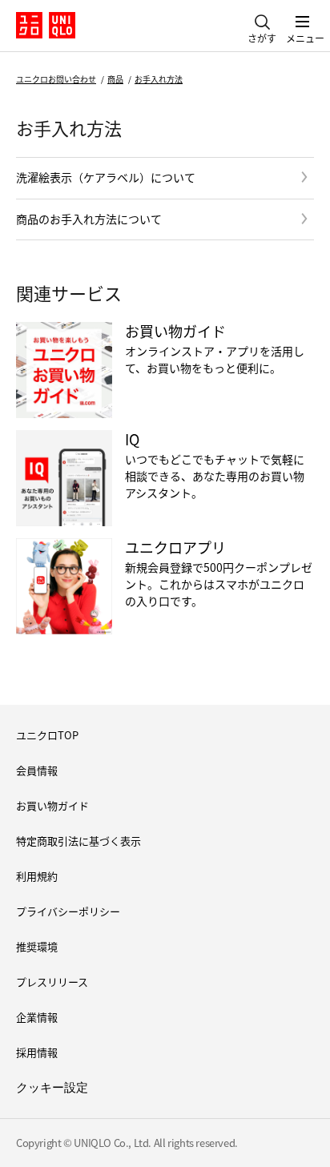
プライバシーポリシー (68, 911)
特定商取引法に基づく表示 (78, 840)
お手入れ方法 (159, 79)
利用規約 (37, 875)
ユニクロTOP (47, 734)
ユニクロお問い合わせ (56, 79)
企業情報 (37, 1016)
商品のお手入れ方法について (89, 219)
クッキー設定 (52, 1087)
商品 (115, 79)
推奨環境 (37, 946)
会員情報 (37, 770)
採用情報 (37, 1052)
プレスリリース (52, 981)
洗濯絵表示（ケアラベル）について (105, 177)
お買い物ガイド (52, 805)
